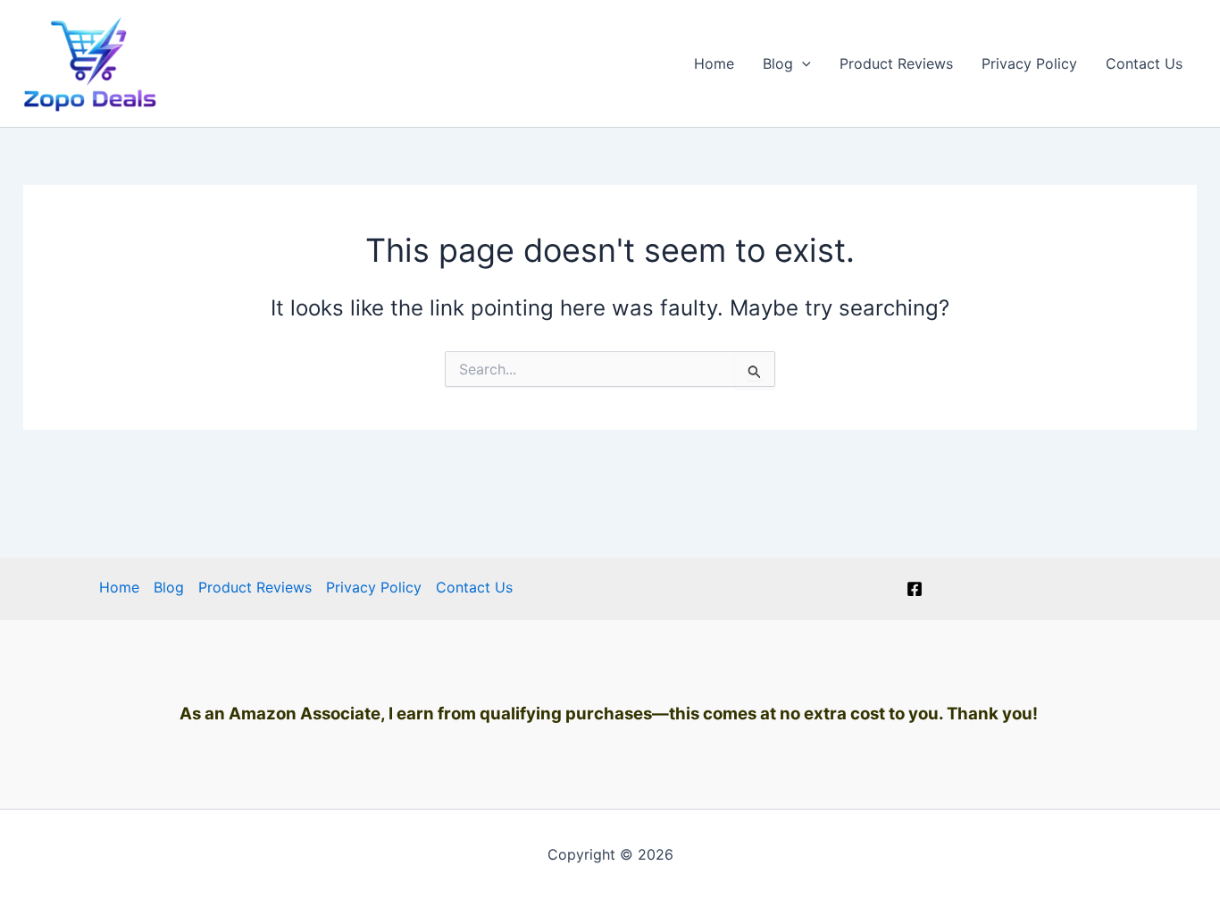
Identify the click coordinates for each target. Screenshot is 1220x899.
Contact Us (1144, 63)
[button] (802, 63)
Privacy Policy (1029, 63)
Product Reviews (896, 63)
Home (714, 63)
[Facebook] (915, 589)
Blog (778, 63)
